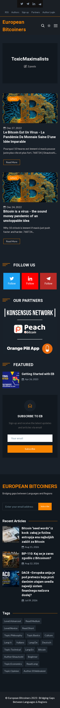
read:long (32, 663)
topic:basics (33, 635)
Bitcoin (42, 649)
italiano (20, 642)
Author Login (48, 12)
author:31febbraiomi (35, 671)
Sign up (25, 12)
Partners (36, 12)
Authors (15, 12)
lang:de (33, 642)
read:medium (33, 621)
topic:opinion (11, 671)
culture (13, 98)
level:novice (11, 628)
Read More (11, 162)
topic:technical (12, 649)
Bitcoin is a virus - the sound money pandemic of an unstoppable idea (25, 216)
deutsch (46, 642)
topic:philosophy (13, 635)
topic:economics (13, 663)
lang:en (29, 649)
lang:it (8, 642)
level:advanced (12, 621)
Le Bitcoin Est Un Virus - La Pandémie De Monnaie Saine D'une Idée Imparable (29, 137)
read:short (28, 628)
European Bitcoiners (29, 486)
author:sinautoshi (13, 656)
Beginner (33, 656)
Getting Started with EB (38, 374)
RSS (7, 12)
